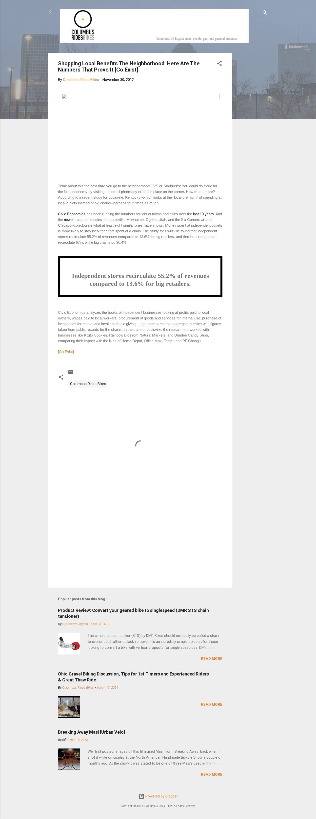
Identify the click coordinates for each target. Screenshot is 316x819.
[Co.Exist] (66, 352)
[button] (219, 64)
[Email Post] (71, 374)
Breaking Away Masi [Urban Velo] (91, 732)
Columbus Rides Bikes (88, 384)
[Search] (265, 13)
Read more (211, 658)
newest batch (74, 219)
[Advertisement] (251, 127)
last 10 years (203, 214)
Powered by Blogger (161, 796)
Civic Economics (71, 214)
